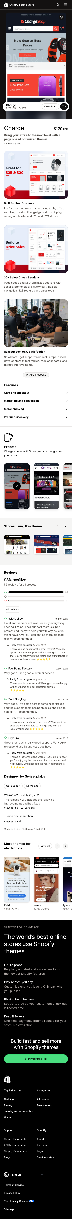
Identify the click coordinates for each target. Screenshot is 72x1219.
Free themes (44, 1105)
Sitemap (9, 1209)
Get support (13, 785)
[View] (17, 545)
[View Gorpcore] (46, 486)
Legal (40, 1151)
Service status (45, 1157)
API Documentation (15, 1145)
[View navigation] (65, 4)
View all (45, 846)
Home (7, 1117)
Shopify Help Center (15, 1139)
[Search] (58, 4)
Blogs (7, 1157)
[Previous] (57, 526)
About (40, 1139)
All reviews (12, 609)
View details (11, 807)
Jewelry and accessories (18, 1111)
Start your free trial (36, 1058)
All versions (28, 807)
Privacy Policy (12, 1193)
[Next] (65, 526)
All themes (32, 785)
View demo (50, 106)
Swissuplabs (14, 143)
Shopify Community (15, 1151)
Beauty (8, 1105)
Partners (42, 1145)
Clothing (9, 1099)
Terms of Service (14, 1184)
